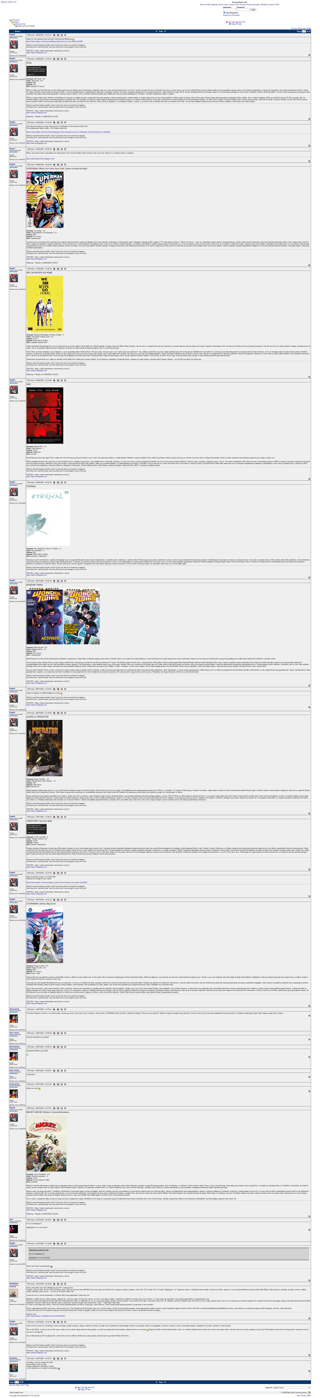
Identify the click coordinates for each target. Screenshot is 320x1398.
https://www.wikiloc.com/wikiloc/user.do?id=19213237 (45, 1316)
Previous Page (296, 28)
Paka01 (12, 35)
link (235, 1199)
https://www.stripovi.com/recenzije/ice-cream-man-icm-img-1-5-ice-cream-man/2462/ (56, 882)
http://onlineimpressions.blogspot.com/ (40, 159)
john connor (14, 1033)
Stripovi (16, 22)
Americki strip (21, 24)
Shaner (12, 149)
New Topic (232, 22)
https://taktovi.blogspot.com (36, 53)
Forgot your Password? (231, 15)
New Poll (242, 22)
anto (11, 1219)
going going (14, 1009)
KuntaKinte (14, 1283)
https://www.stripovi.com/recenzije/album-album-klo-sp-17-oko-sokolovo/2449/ (54, 41)
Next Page (307, 28)
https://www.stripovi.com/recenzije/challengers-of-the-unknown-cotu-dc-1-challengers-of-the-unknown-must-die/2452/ (68, 132)
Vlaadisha (13, 1358)
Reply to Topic (237, 24)
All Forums (16, 20)
